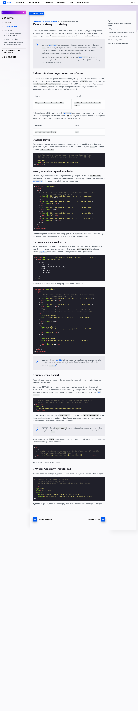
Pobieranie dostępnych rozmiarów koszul (119, 24)
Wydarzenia (61, 2)
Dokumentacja (34, 2)
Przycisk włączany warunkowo (118, 43)
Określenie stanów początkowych (119, 36)
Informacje (20, 2)
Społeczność (48, 2)
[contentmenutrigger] (121, 21)
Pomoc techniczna (83, 2)
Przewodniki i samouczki (50, 21)
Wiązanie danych (114, 29)
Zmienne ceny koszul (115, 40)
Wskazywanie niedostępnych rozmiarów (121, 32)
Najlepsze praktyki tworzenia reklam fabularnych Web (14, 44)
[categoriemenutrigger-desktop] (36, 13)
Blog (71, 2)
